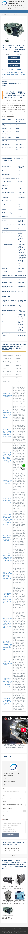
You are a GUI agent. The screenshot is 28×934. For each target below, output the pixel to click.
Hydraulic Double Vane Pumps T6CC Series (7, 395)
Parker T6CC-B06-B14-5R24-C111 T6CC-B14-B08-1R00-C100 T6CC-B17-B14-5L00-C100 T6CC (7, 623)
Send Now (10, 835)
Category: (5, 268)
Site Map (16, 929)
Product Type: (6, 128)
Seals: (4, 220)
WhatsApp (14, 61)
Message (5, 819)
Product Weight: (7, 201)
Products (7, 14)
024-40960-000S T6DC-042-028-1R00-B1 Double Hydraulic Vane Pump (7, 645)
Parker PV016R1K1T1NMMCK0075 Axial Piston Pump (7, 538)
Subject (5, 802)
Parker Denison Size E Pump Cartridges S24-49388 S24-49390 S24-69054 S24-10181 (7, 598)
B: (2, 321)
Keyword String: (7, 283)
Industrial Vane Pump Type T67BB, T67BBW (7, 481)
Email (4, 789)
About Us (4, 929)
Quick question (7, 808)
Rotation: (5, 216)
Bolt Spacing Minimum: (9, 305)
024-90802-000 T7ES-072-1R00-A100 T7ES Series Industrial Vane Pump (7, 576)
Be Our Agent (14, 65)
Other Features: (7, 232)
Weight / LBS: (6, 296)
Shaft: (4, 209)
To (4, 795)
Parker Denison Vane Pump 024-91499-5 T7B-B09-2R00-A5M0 (7, 414)
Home (2, 14)
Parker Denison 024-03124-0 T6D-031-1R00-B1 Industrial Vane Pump (7, 433)
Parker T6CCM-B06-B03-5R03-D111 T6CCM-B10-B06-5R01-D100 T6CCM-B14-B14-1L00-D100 (7, 457)
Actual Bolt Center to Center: (8, 334)
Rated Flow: (6, 144)
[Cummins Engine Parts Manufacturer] (4, 2)
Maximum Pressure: (8, 148)
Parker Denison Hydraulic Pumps (18, 14)
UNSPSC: (4, 272)
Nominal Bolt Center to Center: (9, 301)
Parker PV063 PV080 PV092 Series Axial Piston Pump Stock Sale (7, 702)
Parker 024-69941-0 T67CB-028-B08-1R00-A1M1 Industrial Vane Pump (7, 557)
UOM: (3, 204)
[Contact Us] (24, 467)
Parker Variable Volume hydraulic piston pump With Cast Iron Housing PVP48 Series (7, 682)
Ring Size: (5, 141)
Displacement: (6, 125)
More (13, 856)
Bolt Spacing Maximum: (9, 310)
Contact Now (14, 58)
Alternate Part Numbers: (6, 133)
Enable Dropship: (7, 213)
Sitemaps (21, 929)
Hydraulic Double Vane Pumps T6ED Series (7, 663)
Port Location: (6, 137)
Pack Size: (5, 197)
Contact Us (10, 929)
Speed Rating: (6, 120)
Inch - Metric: (6, 228)
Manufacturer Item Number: (8, 287)
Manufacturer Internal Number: (9, 292)
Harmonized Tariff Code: (9, 275)
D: (2, 327)
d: (2, 315)
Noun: (4, 279)
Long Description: (7, 245)
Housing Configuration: (9, 225)
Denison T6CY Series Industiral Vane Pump (7, 500)
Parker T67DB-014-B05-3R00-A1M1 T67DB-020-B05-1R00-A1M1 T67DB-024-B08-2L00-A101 (7, 519)
